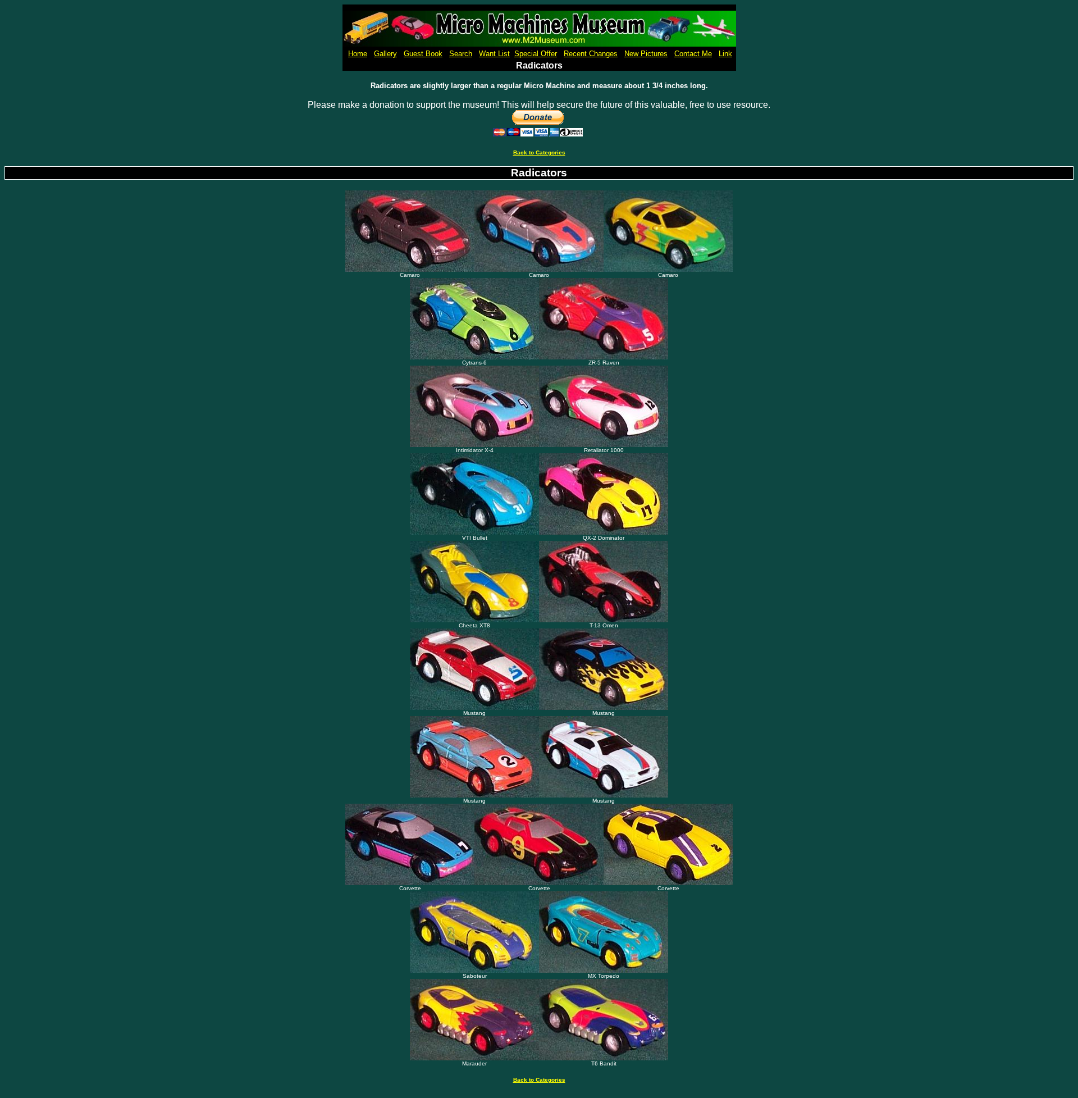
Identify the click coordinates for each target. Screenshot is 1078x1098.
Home (357, 53)
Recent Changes (591, 53)
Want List (494, 53)
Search (460, 53)
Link (725, 53)
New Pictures (646, 53)
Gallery (385, 53)
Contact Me (693, 53)
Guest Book (423, 53)
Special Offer (535, 53)
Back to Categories (539, 152)
